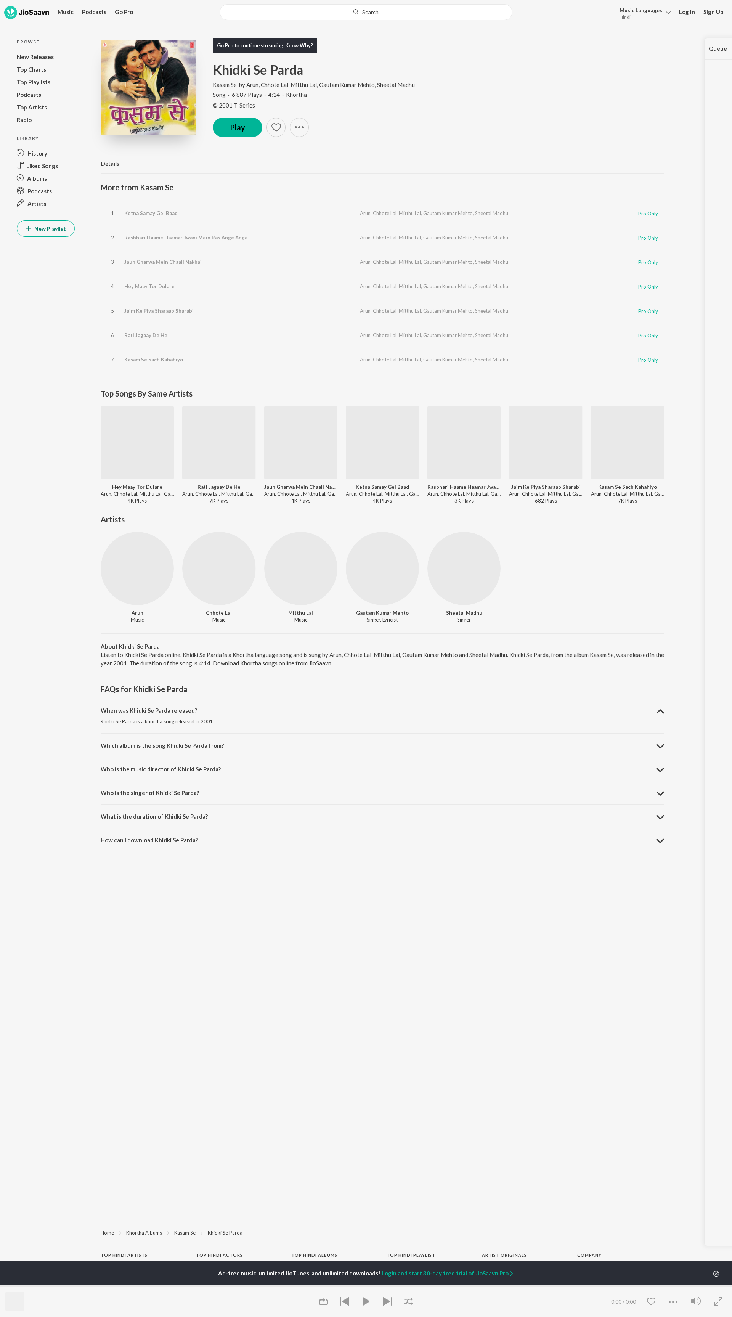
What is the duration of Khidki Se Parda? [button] (154, 816)
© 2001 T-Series (234, 105)
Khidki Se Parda (225, 1233)
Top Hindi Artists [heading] (124, 1255)
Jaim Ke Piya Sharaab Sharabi (159, 311)
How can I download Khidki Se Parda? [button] (149, 840)
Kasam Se (225, 84)
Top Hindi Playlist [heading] (411, 1255)
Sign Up (713, 11)
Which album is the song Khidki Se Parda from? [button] (162, 745)
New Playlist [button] (49, 228)
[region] (382, 1232)
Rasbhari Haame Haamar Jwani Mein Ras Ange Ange (186, 237)
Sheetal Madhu (396, 84)
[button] (643, 13)
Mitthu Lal (304, 84)
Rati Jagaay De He (145, 335)
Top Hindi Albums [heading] (314, 1255)
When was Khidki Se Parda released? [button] (149, 710)
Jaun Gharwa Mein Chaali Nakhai (163, 262)
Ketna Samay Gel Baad (151, 213)
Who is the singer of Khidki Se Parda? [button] (150, 792)
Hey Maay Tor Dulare (149, 286)
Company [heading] (589, 1255)
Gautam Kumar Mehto (347, 84)
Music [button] (66, 11)
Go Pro (124, 11)
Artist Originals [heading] (504, 1255)
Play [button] (237, 127)
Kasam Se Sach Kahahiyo (153, 360)
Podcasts (94, 11)
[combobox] (366, 12)
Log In (687, 11)
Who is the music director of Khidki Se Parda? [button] (161, 769)
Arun (252, 84)
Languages (641, 10)
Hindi (625, 16)
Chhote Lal (274, 84)
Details (110, 163)
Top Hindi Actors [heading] (219, 1255)
